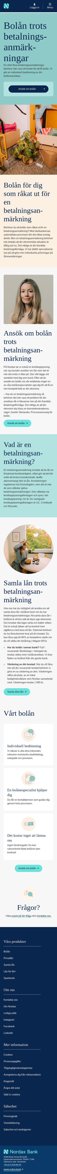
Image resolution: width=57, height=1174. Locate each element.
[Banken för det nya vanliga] (4, 12)
